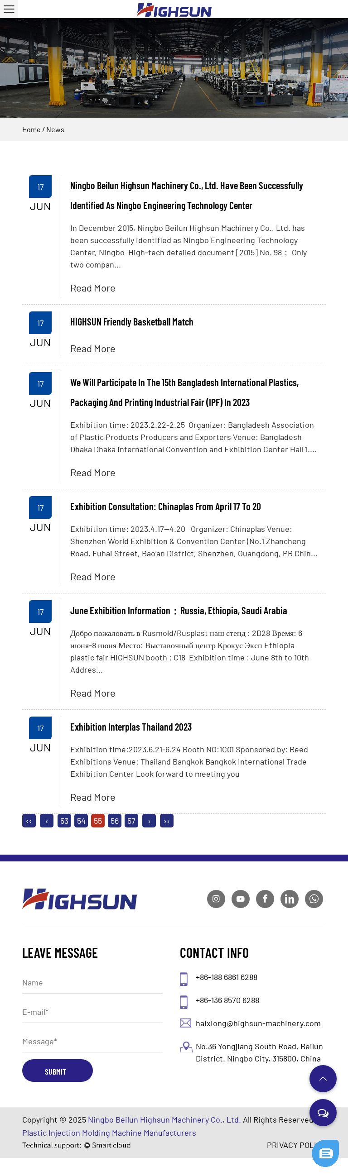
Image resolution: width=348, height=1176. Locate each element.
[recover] (325, 1144)
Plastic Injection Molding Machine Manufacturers (109, 1133)
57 (131, 821)
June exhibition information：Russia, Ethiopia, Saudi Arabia (178, 610)
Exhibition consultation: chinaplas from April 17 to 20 (165, 506)
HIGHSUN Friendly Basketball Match (131, 321)
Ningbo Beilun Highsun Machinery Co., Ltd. (164, 1119)
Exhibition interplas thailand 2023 (131, 726)
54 (81, 821)
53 (64, 821)
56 (115, 821)
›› (167, 821)
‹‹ (29, 821)
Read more (93, 287)
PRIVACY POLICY (296, 1145)
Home (31, 129)
